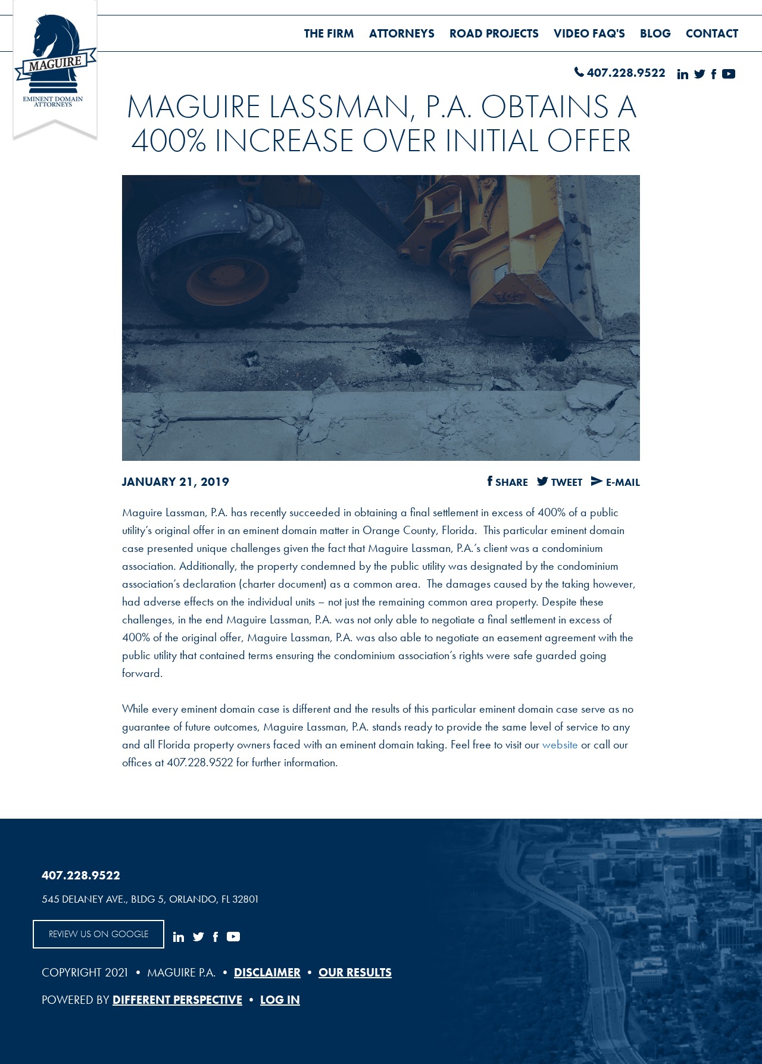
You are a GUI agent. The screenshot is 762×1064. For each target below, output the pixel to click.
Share (511, 482)
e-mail (623, 482)
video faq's (589, 33)
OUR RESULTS (355, 972)
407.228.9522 (626, 72)
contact (712, 33)
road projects (494, 33)
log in (280, 999)
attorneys (402, 33)
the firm (329, 33)
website (560, 744)
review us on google (98, 934)
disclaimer (267, 972)
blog (655, 33)
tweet (566, 482)
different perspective (177, 999)
